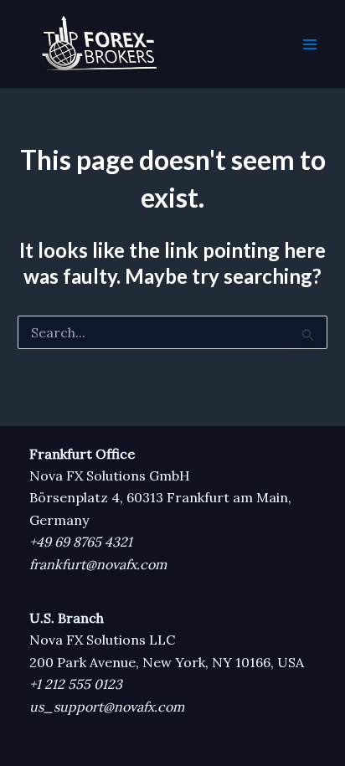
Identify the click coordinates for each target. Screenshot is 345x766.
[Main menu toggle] (309, 44)
